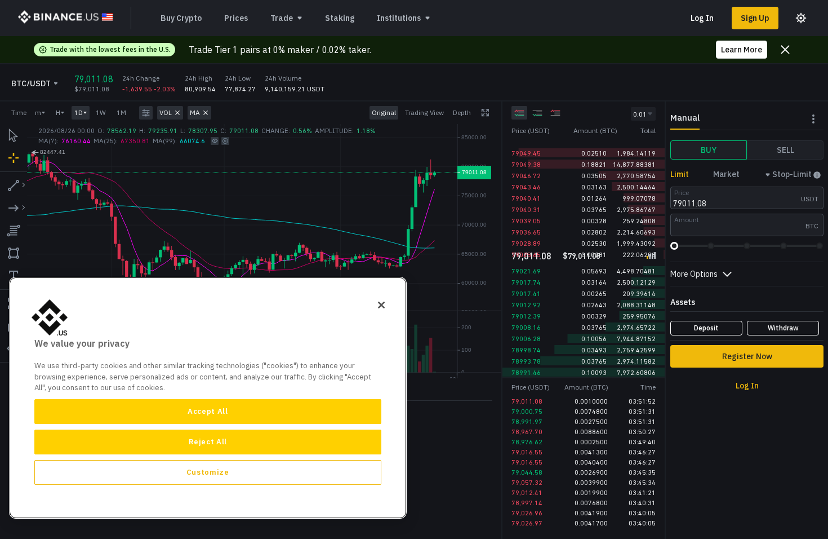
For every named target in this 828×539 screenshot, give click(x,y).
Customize (207, 472)
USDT (809, 199)
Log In (702, 18)
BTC (811, 226)
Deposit (706, 328)
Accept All (208, 411)
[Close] (381, 305)
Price (681, 192)
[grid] (583, 192)
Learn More (741, 50)
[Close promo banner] (785, 50)
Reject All (208, 442)
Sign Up (755, 18)
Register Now (747, 356)
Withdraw (783, 328)
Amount (686, 219)
